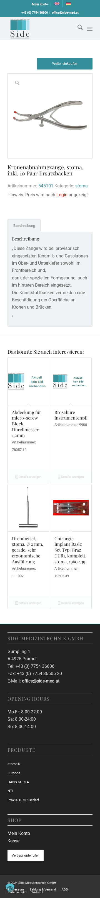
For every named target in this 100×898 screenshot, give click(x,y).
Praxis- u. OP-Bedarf (23, 800)
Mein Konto (40, 4)
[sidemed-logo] (42, 28)
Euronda (14, 773)
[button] (10, 888)
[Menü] (89, 29)
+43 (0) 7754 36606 (34, 12)
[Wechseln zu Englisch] (56, 3)
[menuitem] (40, 4)
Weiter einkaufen (64, 64)
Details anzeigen (29, 477)
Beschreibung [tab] (24, 226)
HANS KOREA (18, 782)
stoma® (14, 764)
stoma (81, 185)
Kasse (13, 841)
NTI (10, 791)
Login (62, 194)
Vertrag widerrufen (25, 855)
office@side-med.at (65, 12)
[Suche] (77, 28)
